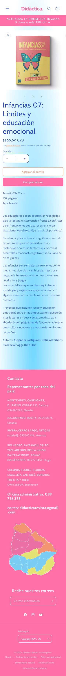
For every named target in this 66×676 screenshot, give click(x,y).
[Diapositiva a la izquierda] (25, 97)
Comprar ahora (33, 182)
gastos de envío (13, 145)
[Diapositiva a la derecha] (41, 97)
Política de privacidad (51, 657)
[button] (7, 9)
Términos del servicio (25, 662)
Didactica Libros (30, 652)
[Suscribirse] (52, 601)
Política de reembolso (26, 657)
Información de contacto (35, 668)
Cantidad (7, 151)
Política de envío (46, 662)
